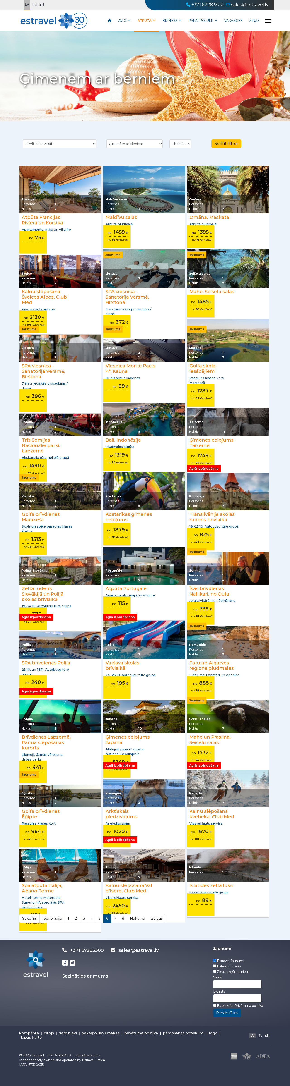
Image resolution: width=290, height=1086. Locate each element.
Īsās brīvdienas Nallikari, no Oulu (209, 591)
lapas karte (31, 1037)
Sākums (29, 918)
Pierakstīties (227, 1013)
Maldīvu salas (121, 217)
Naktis (26, 209)
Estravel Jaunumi (230, 961)
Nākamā (137, 918)
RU (34, 4)
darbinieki (68, 1033)
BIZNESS (169, 21)
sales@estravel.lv (249, 4)
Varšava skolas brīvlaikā (122, 665)
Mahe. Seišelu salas (211, 291)
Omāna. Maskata (209, 217)
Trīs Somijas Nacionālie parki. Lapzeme (41, 445)
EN (41, 4)
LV (27, 4)
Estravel (37, 1055)
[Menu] (268, 21)
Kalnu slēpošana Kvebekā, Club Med (211, 814)
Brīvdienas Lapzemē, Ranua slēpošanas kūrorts (46, 742)
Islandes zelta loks (211, 885)
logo (213, 1033)
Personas (28, 204)
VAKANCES (233, 21)
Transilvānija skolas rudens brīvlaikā (212, 517)
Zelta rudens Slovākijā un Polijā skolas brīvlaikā (42, 594)
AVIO (122, 21)
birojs (49, 1033)
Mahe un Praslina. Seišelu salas (210, 739)
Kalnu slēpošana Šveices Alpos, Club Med (44, 297)
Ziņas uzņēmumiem (233, 972)
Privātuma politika (248, 1006)
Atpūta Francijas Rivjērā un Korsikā (42, 220)
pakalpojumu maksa (101, 1033)
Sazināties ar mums (85, 976)
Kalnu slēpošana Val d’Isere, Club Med (129, 888)
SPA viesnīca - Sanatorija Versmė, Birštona (127, 297)
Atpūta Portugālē (126, 588)
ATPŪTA (144, 21)
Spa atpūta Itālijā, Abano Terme (42, 888)
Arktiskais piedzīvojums (121, 814)
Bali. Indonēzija (123, 440)
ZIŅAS (254, 21)
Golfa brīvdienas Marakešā (41, 517)
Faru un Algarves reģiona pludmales (211, 665)
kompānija (29, 1033)
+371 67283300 (207, 4)
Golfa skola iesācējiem (202, 368)
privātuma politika (141, 1033)
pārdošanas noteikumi (183, 1033)
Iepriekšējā (52, 918)
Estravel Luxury (229, 966)
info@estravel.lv (88, 1055)
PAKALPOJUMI (200, 21)
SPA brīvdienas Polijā (46, 662)
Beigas (156, 918)
